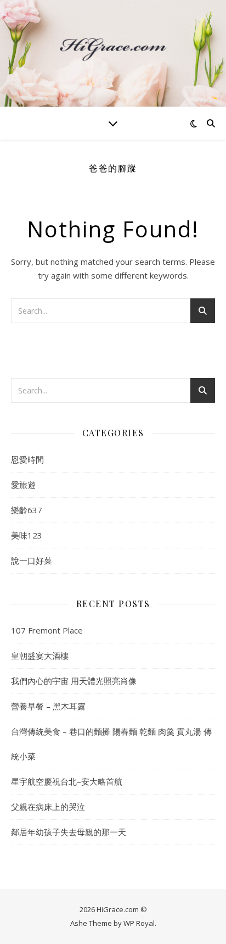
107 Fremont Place (47, 630)
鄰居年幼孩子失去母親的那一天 (68, 831)
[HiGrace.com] (113, 46)
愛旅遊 (23, 484)
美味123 (26, 535)
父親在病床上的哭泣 (48, 806)
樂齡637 (26, 509)
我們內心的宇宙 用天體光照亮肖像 (74, 680)
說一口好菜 (31, 560)
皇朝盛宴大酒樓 (40, 655)
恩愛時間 (27, 459)
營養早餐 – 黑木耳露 (48, 706)
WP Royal (139, 923)
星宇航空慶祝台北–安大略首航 (66, 781)
